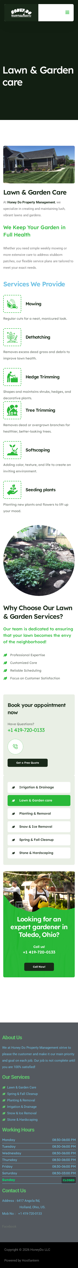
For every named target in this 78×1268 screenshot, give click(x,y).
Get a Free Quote (27, 762)
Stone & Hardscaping (36, 853)
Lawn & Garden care (35, 800)
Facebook (9, 1226)
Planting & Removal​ (35, 813)
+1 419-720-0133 (26, 730)
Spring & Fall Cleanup (36, 840)
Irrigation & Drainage (36, 787)
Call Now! (39, 966)
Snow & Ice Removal (35, 826)
